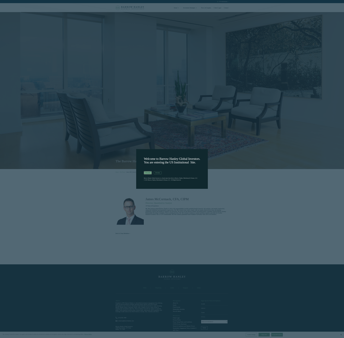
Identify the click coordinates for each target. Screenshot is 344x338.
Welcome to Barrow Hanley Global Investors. (172, 159)
